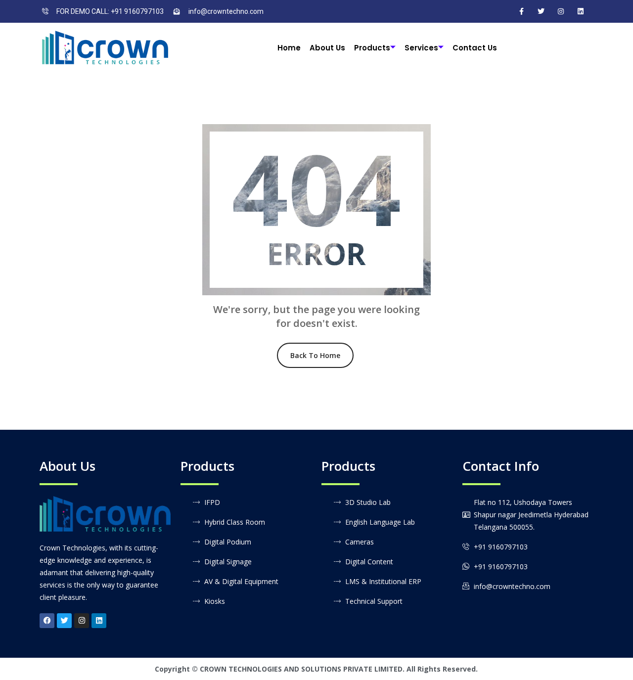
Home (289, 48)
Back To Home (315, 355)
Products (372, 48)
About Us (327, 48)
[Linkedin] (98, 620)
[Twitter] (541, 11)
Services (421, 48)
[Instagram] (560, 11)
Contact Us (474, 48)
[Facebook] (521, 11)
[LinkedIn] (580, 11)
